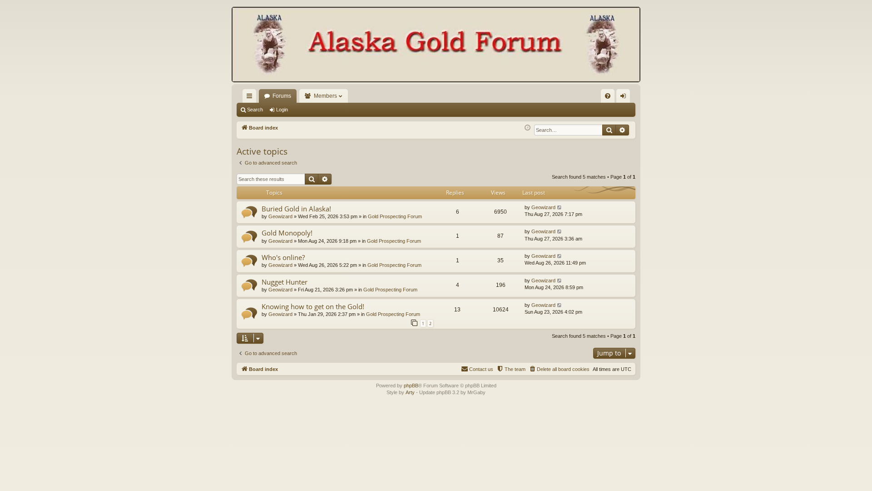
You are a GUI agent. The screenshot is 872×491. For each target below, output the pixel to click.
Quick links (251, 98)
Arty (410, 392)
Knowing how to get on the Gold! (313, 306)
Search (255, 109)
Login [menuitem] (625, 98)
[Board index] (436, 45)
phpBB (411, 385)
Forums (281, 96)
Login (282, 109)
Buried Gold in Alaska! (296, 208)
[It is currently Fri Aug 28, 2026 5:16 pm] (527, 128)
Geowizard (280, 216)
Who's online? (283, 257)
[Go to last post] (560, 207)
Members (325, 96)
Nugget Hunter (284, 281)
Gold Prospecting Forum (395, 216)
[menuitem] (607, 96)
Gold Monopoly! (287, 232)
